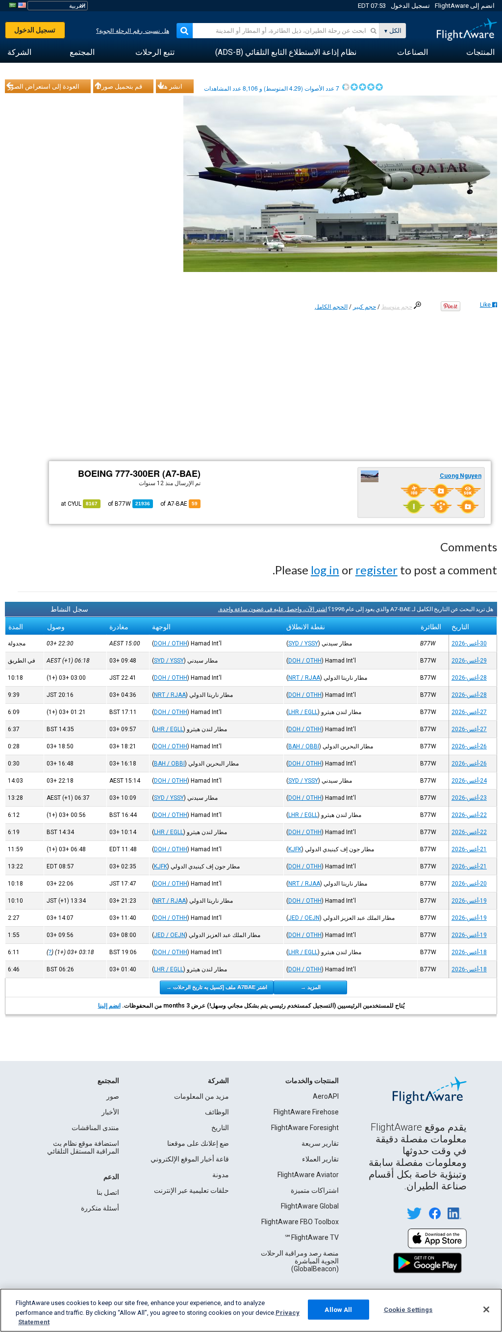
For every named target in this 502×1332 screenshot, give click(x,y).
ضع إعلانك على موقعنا (198, 1143)
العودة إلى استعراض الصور (43, 86)
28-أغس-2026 (469, 677)
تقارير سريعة (320, 1143)
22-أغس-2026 (469, 815)
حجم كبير (364, 306)
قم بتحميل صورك (119, 86)
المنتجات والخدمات (312, 1081)
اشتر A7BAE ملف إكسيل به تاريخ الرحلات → (216, 987)
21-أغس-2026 (469, 849)
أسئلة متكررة (100, 1208)
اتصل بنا (108, 1192)
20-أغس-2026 (469, 883)
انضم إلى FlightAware (465, 5)
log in (325, 570)
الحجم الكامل (331, 306)
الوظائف (217, 1112)
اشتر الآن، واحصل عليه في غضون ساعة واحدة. (272, 609)
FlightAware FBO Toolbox (300, 1222)
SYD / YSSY (303, 643)
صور (112, 1096)
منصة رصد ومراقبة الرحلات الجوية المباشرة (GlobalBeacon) (300, 1261)
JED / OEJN (304, 917)
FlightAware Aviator (308, 1175)
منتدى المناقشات (95, 1128)
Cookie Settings (408, 1309)
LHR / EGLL (303, 712)
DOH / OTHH (170, 643)
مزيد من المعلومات (201, 1096)
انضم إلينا (109, 1005)
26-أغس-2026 (469, 746)
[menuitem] (480, 52)
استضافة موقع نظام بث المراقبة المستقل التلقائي (83, 1147)
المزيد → (311, 987)
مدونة (220, 1175)
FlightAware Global (310, 1206)
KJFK (294, 849)
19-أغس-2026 (469, 900)
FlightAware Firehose (306, 1112)
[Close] (486, 1309)
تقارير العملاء (320, 1159)
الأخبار (110, 1112)
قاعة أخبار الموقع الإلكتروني (190, 1159)
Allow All (338, 1309)
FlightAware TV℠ (311, 1237)
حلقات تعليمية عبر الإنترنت (191, 1190)
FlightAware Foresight (305, 1128)
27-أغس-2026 (469, 712)
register (376, 570)
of (129, 503)
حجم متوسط (396, 306)
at (79, 503)
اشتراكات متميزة (315, 1190)
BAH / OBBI (303, 746)
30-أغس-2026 (469, 643)
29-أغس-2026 (469, 660)
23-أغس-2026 (469, 797)
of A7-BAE (179, 503)
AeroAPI (326, 1096)
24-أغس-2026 (469, 780)
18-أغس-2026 (469, 952)
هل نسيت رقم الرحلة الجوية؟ (132, 30)
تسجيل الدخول (410, 5)
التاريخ (220, 1128)
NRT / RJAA (304, 677)
